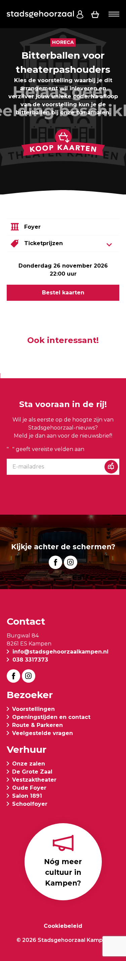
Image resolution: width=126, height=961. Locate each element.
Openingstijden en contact (51, 717)
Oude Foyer (29, 788)
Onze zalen (28, 763)
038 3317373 (30, 660)
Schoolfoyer (29, 804)
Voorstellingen (33, 709)
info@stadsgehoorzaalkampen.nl (60, 651)
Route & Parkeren (37, 725)
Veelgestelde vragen (42, 733)
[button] (114, 14)
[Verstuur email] (111, 466)
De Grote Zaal (32, 772)
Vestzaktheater (34, 780)
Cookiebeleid (63, 926)
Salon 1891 (27, 796)
